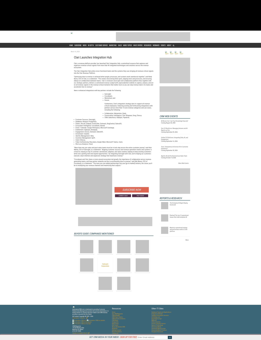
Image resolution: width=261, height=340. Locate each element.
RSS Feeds (115, 325)
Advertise (114, 328)
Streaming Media (156, 327)
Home (71, 45)
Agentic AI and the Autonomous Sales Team (174, 156)
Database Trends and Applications (161, 312)
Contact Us (115, 333)
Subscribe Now (131, 189)
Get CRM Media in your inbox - (113, 337)
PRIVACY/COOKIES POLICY (79, 333)
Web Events (115, 323)
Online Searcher (156, 322)
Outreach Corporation (105, 265)
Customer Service (101, 45)
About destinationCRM (118, 327)
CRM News (115, 320)
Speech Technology (157, 325)
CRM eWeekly (116, 315)
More (187, 240)
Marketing (113, 45)
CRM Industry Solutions (118, 318)
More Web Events (183, 163)
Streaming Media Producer (159, 330)
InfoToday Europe (157, 318)
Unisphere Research (157, 332)
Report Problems (117, 332)
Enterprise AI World (157, 314)
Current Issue (123, 196)
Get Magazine (117, 314)
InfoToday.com (156, 317)
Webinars (156, 45)
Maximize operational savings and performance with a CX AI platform (178, 229)
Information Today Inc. (79, 318)
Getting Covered (116, 330)
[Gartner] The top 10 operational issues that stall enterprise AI (179, 216)
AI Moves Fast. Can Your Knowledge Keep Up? (174, 121)
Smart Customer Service (159, 323)
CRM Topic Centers (117, 317)
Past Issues (140, 196)
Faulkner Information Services (160, 315)
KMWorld (154, 320)
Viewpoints (115, 322)
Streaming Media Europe (159, 328)
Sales (120, 45)
